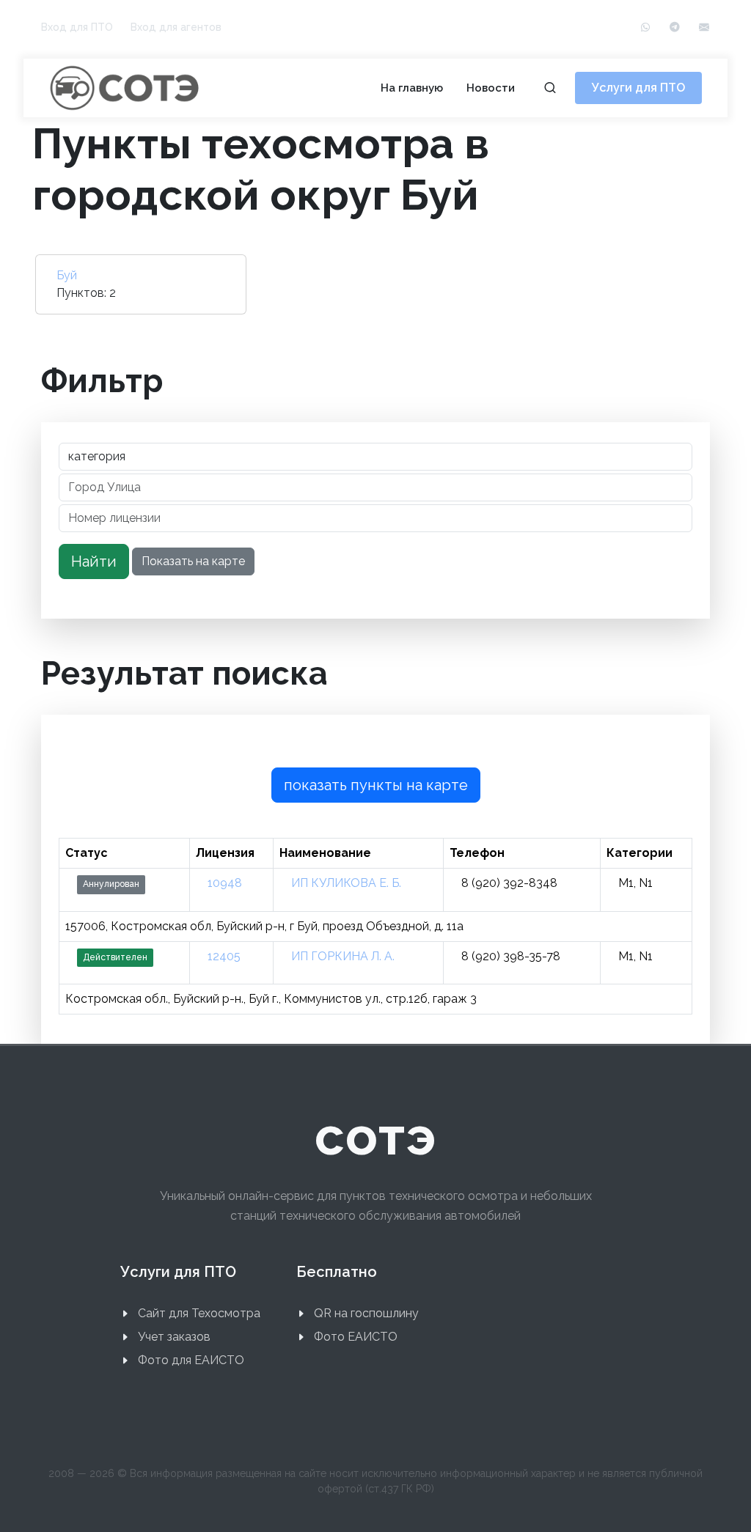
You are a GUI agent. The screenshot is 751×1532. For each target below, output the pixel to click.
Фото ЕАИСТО (356, 1337)
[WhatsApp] (645, 27)
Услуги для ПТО (638, 88)
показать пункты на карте (376, 785)
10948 (225, 883)
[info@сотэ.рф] (704, 27)
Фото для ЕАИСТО (191, 1360)
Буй (66, 275)
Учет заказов (174, 1337)
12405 (224, 956)
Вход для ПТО (77, 27)
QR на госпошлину (366, 1313)
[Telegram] (674, 27)
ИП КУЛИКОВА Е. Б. (346, 883)
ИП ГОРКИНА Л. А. (343, 956)
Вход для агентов (176, 27)
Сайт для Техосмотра (199, 1313)
